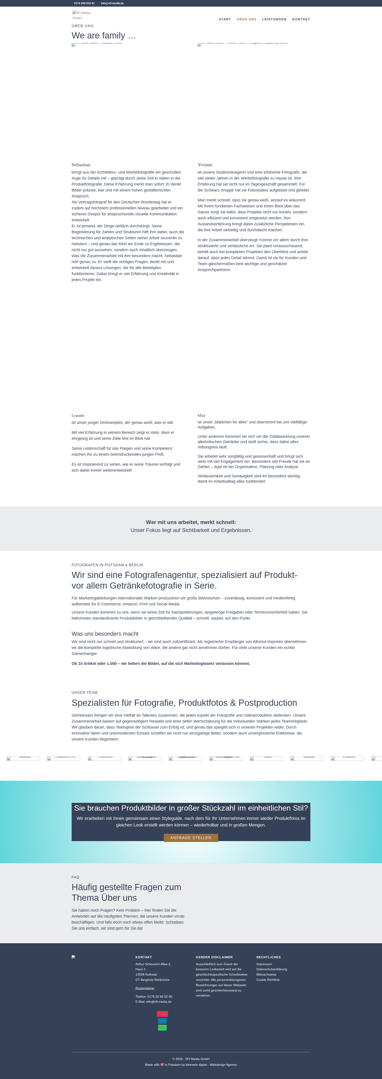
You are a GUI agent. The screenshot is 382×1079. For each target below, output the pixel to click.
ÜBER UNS (246, 19)
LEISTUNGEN (274, 19)
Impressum (264, 964)
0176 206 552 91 (84, 3)
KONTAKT (301, 19)
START (225, 19)
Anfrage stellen (191, 838)
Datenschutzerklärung (271, 969)
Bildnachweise (266, 974)
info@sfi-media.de (159, 1001)
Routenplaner (145, 988)
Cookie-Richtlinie (268, 979)
